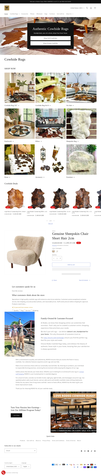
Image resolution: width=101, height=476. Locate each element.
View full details (83, 280)
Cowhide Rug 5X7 (10, 105)
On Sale (69, 105)
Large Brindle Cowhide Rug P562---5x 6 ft (59, 211)
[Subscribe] (35, 451)
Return (79, 440)
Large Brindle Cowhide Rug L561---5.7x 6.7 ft (82, 212)
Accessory (39, 177)
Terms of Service (70, 440)
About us (38, 440)
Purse (6, 177)
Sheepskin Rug (71, 141)
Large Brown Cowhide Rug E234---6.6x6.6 (15, 211)
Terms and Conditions (58, 440)
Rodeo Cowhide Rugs (13, 472)
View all (50, 223)
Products (22, 440)
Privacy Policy (46, 440)
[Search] (87, 8)
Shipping (54, 245)
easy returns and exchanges (53, 338)
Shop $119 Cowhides (50, 38)
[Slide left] (47, 220)
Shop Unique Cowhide (50, 43)
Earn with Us (30, 440)
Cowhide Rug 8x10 (42, 105)
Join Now (16, 415)
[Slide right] (54, 220)
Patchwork (8, 141)
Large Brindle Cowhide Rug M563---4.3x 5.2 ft (37, 212)
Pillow (37, 141)
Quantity (54, 255)
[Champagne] (53, 251)
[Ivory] (57, 251)
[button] (71, 270)
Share (55, 280)
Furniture (69, 177)
